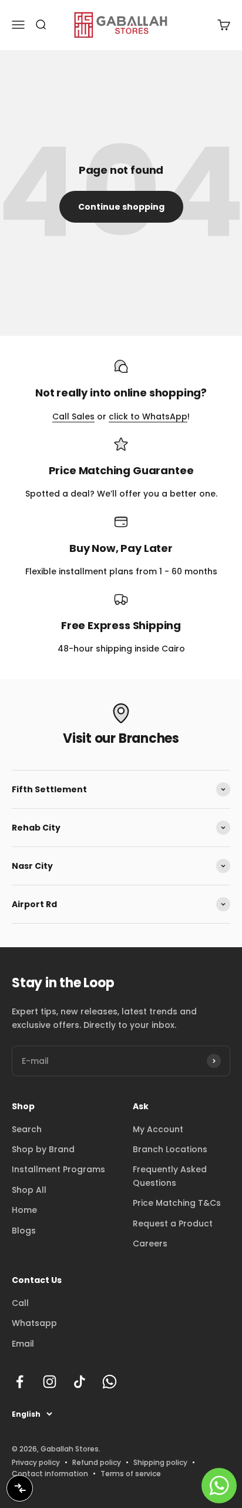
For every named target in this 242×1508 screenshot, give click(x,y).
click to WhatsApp (148, 416)
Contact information (50, 1474)
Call (20, 1303)
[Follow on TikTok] (80, 1382)
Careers (150, 1243)
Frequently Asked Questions (170, 1175)
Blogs (24, 1230)
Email (23, 1344)
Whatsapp (34, 1323)
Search (27, 1129)
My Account (158, 1129)
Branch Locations (170, 1149)
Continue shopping (121, 207)
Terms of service (130, 1474)
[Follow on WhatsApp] (109, 1382)
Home (24, 1210)
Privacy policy (36, 1462)
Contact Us (37, 1280)
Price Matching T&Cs (177, 1203)
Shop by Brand (43, 1149)
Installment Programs (58, 1169)
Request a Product (173, 1223)
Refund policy (96, 1462)
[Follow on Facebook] (20, 1382)
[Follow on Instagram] (50, 1382)
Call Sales (73, 416)
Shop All (29, 1190)
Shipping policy (160, 1462)
